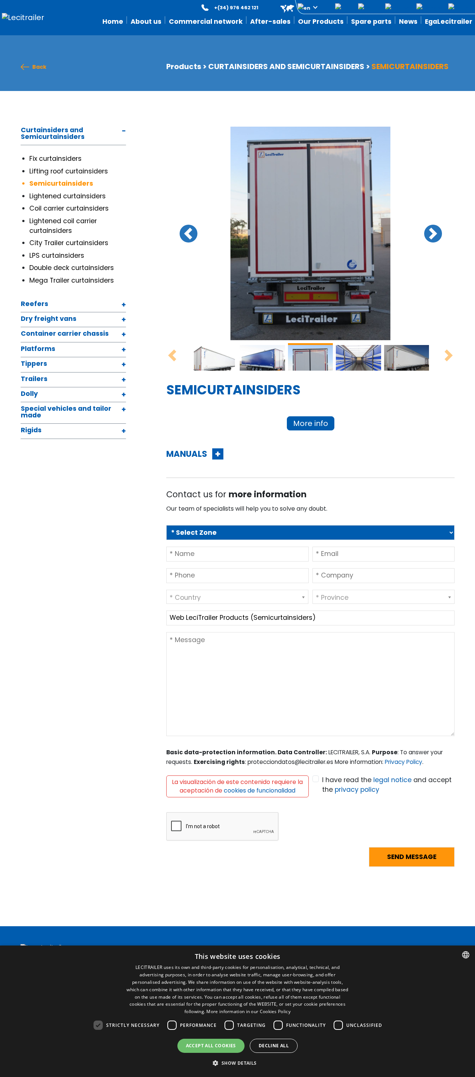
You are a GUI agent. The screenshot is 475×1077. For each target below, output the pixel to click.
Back (39, 67)
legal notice (392, 779)
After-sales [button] (270, 21)
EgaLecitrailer (448, 21)
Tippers (34, 364)
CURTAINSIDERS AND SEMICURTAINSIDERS (286, 66)
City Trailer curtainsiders (69, 242)
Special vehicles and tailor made (66, 412)
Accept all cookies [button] (211, 1045)
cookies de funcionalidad (259, 790)
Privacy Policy (403, 762)
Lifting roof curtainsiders (68, 171)
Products (183, 66)
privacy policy (357, 789)
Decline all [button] (274, 1045)
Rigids (31, 431)
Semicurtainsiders (61, 183)
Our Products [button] (321, 21)
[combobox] (465, 955)
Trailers (34, 379)
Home (112, 21)
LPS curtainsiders (56, 255)
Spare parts (371, 21)
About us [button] (146, 21)
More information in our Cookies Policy (248, 1011)
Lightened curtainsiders (68, 196)
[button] (293, 7)
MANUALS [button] (187, 454)
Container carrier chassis (65, 334)
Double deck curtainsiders (72, 267)
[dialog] (237, 1011)
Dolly (29, 394)
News (408, 21)
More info (310, 423)
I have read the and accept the (387, 784)
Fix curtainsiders (56, 158)
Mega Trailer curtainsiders (72, 280)
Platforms (38, 349)
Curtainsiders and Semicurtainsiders (53, 134)
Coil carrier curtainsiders (70, 208)
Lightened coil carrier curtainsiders (63, 226)
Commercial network (206, 21)
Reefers (34, 304)
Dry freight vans (48, 319)
